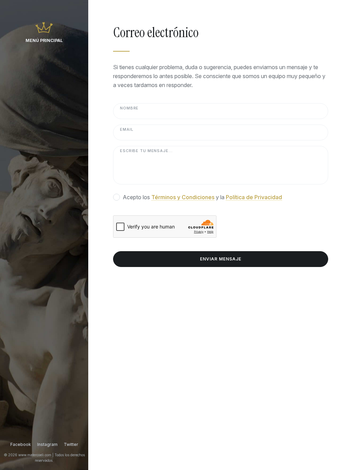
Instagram (47, 444)
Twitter (71, 444)
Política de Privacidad (254, 197)
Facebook (20, 444)
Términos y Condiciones (182, 197)
